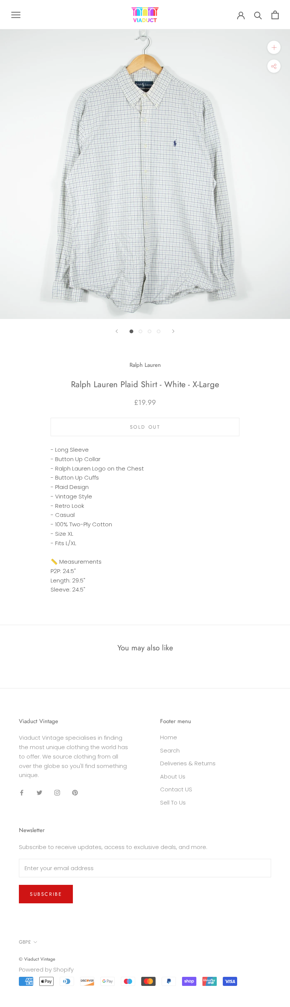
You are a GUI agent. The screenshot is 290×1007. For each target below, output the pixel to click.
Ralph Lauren (145, 365)
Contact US (176, 789)
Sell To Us (173, 802)
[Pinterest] (75, 792)
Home (168, 737)
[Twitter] (39, 792)
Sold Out (145, 427)
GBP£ (25, 942)
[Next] (173, 331)
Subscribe (46, 894)
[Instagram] (57, 792)
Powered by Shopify (46, 969)
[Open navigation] (15, 14)
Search (170, 750)
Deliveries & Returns (188, 763)
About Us (172, 776)
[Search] (258, 15)
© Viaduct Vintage (37, 959)
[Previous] (117, 331)
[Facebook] (22, 792)
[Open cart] (275, 15)
